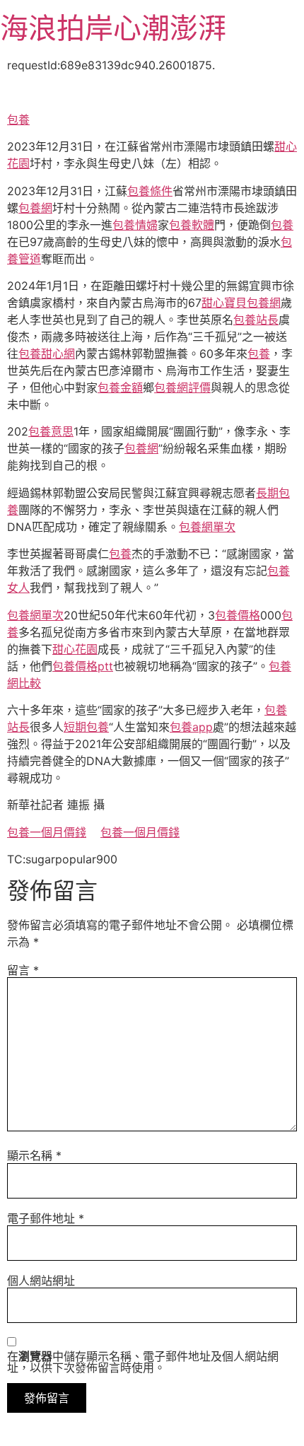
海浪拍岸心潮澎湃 (113, 28)
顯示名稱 (34, 1155)
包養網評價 (182, 387)
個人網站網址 (41, 1280)
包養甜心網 (46, 353)
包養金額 (120, 387)
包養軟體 (191, 225)
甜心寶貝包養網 (241, 303)
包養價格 (237, 615)
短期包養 (86, 727)
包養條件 (150, 191)
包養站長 (256, 320)
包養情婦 (135, 225)
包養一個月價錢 (46, 832)
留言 (23, 970)
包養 (18, 119)
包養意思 (51, 431)
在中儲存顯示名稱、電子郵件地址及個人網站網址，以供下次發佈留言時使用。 (143, 1362)
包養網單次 (207, 527)
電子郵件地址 (45, 1218)
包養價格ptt (82, 666)
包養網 (35, 208)
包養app (191, 727)
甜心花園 (75, 649)
